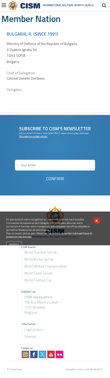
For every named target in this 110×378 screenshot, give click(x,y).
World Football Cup (38, 280)
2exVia (80, 369)
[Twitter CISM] (42, 354)
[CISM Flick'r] (59, 354)
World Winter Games (38, 259)
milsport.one (15, 369)
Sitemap (30, 336)
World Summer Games (40, 252)
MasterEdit (96, 369)
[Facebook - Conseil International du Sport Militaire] (34, 354)
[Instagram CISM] (25, 354)
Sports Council (84, 5)
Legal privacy (33, 329)
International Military (58, 5)
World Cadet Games (38, 273)
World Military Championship (45, 266)
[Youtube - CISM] (51, 354)
